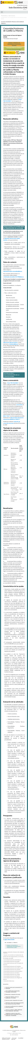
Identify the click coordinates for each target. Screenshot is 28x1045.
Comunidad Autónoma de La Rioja (12, 974)
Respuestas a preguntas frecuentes (13, 994)
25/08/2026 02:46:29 (22, 5)
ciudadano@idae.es (13, 344)
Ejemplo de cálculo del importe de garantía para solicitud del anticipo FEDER (15, 1003)
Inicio (2, 17)
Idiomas (24, 9)
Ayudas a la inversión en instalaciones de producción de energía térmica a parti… (13, 946)
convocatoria (19, 404)
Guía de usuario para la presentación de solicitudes (14, 988)
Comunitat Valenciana (9, 981)
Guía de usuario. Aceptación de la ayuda (14, 1000)
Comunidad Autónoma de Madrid (12, 976)
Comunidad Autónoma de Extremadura (13, 971)
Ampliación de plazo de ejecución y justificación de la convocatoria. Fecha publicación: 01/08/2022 (14, 1014)
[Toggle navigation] (2, 12)
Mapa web (13, 1039)
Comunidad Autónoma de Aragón (12, 961)
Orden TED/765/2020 (12, 383)
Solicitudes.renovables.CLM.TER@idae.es (14, 276)
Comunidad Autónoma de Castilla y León (13, 968)
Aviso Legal (14, 1038)
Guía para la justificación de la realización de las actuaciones (14, 1007)
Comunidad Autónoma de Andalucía (12, 959)
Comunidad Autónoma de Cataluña (12, 969)
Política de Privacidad (6, 1038)
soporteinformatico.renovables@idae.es (12, 271)
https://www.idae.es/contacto (10, 342)
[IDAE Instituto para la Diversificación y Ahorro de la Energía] (14, 1026)
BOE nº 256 (6, 416)
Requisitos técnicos (5, 1039)
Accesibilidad (20, 1038)
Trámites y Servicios (8, 16)
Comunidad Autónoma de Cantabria (12, 966)
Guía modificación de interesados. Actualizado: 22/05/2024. (13, 991)
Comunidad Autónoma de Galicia (11, 972)
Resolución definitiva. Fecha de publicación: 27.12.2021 (12, 997)
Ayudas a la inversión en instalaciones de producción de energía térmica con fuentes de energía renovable (13, 956)
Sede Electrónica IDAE (18, 8)
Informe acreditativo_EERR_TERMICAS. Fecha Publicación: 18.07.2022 (14, 1010)
